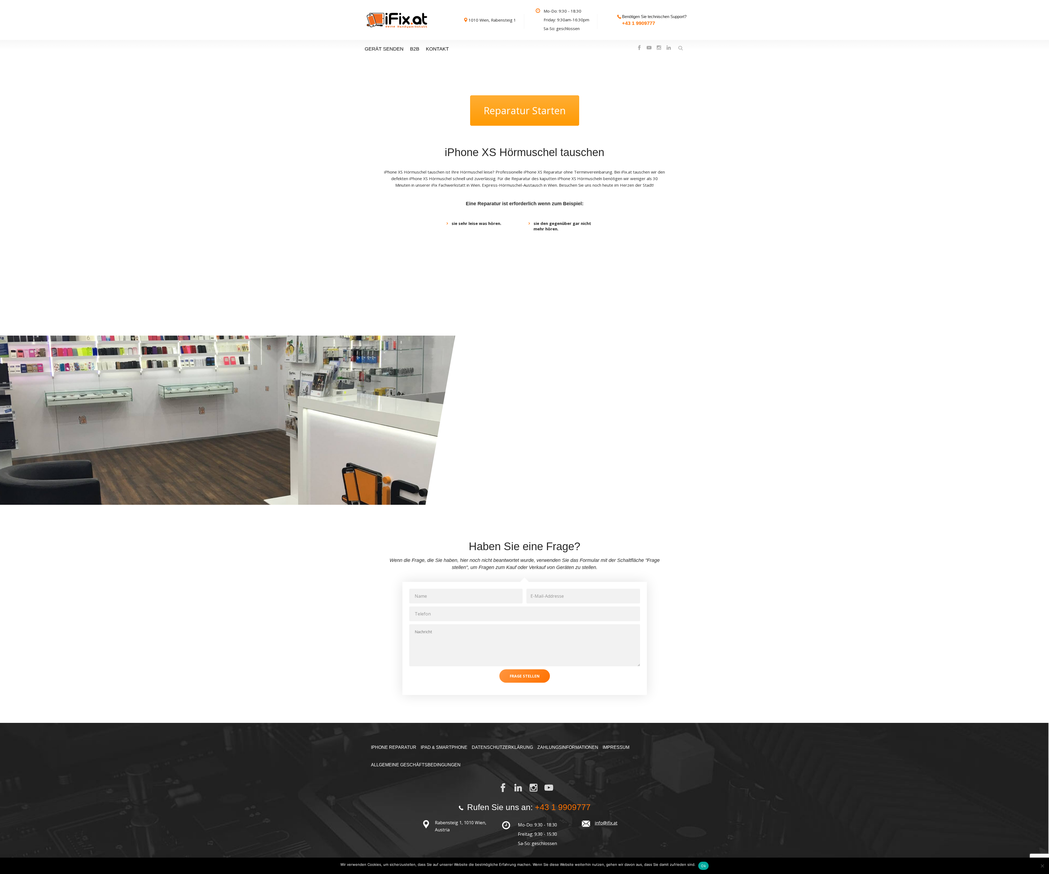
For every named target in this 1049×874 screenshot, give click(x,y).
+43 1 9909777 (638, 23)
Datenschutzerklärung (502, 747)
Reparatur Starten (525, 110)
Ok (703, 866)
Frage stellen (525, 676)
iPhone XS (393, 172)
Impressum (616, 747)
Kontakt (437, 49)
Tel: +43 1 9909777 (553, 452)
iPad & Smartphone (444, 747)
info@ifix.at (606, 823)
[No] (1042, 866)
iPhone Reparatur (393, 747)
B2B (414, 49)
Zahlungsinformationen (567, 747)
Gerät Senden (384, 49)
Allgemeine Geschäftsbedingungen (416, 764)
